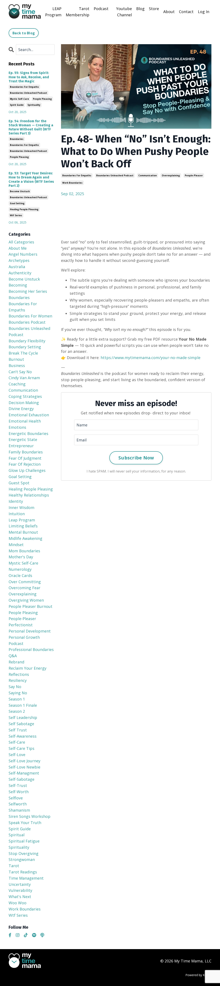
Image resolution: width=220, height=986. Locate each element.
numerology (20, 569)
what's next (20, 896)
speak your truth (25, 822)
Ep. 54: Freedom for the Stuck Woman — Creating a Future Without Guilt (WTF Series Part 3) (31, 127)
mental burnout (23, 532)
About (169, 11)
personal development (30, 631)
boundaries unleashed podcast (114, 175)
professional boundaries (31, 649)
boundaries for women (30, 316)
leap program (22, 519)
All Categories (21, 242)
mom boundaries (24, 550)
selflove (16, 797)
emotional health (25, 421)
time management (26, 878)
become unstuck (20, 191)
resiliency (18, 680)
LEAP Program (53, 11)
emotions (17, 427)
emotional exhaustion (29, 414)
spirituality (34, 104)
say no (15, 686)
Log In (203, 11)
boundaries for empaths (76, 175)
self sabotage (21, 723)
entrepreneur (21, 445)
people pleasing (42, 98)
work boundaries (72, 182)
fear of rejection (25, 464)
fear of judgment (25, 458)
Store (154, 8)
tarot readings (23, 871)
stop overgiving (23, 853)
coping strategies (25, 396)
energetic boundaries (28, 433)
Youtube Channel (124, 11)
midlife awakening (25, 538)
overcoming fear (24, 587)
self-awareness (23, 736)
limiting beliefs (23, 525)
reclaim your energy (27, 668)
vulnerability (20, 890)
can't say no (20, 371)
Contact (186, 11)
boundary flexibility (27, 340)
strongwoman (22, 859)
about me (18, 248)
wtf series (16, 215)
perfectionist (21, 624)
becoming (18, 285)
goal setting (17, 203)
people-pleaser (194, 175)
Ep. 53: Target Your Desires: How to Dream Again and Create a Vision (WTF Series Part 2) (31, 179)
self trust (18, 729)
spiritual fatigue (24, 841)
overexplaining (171, 175)
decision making (24, 402)
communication (147, 175)
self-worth (19, 791)
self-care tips (21, 748)
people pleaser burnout (30, 606)
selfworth (18, 803)
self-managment (24, 773)
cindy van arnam (24, 377)
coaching (17, 384)
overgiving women (26, 600)
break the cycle (23, 353)
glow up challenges (27, 470)
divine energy (21, 408)
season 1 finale (23, 705)
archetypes (19, 260)
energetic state (23, 439)
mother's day (21, 556)
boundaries (16, 138)
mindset (16, 544)
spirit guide (17, 104)
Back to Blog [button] (23, 33)
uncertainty (20, 884)
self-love (17, 754)
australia (17, 266)
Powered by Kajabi (198, 975)
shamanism (19, 810)
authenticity (20, 272)
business (17, 365)
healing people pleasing (24, 209)
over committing (25, 581)
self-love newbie (24, 767)
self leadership (23, 717)
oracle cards (20, 575)
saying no (18, 692)
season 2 (17, 711)
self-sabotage (21, 779)
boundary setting (25, 346)
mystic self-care (19, 98)
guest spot (19, 482)
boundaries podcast (27, 322)
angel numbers (23, 254)
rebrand (16, 661)
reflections (19, 674)
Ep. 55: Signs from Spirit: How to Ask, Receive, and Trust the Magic (29, 77)
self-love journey (24, 760)
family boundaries (26, 451)
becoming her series (28, 291)
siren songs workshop (29, 816)
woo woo (17, 902)
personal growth (24, 637)
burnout (16, 359)
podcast (16, 643)
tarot (14, 865)
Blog (140, 8)
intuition (17, 513)
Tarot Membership (77, 11)
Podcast (101, 8)
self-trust (18, 785)
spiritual (16, 834)
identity (16, 501)
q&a (13, 655)
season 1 (17, 699)
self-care (17, 742)
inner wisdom (21, 507)
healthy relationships (29, 495)
